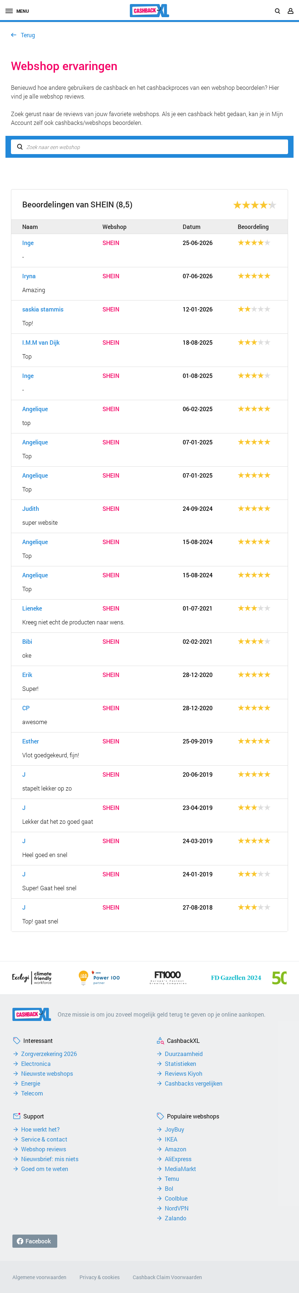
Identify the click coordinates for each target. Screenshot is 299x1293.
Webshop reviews (43, 1149)
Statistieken (180, 1063)
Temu (172, 1178)
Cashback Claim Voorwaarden (167, 1277)
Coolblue (176, 1198)
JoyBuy (174, 1129)
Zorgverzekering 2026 (49, 1054)
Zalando (175, 1218)
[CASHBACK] (149, 10)
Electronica (36, 1063)
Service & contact (44, 1139)
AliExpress (178, 1159)
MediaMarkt (180, 1169)
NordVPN (177, 1208)
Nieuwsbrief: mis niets (49, 1159)
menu (22, 11)
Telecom (32, 1093)
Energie (30, 1083)
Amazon (175, 1149)
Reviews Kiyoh (183, 1073)
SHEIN (110, 243)
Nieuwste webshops (47, 1073)
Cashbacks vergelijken (193, 1083)
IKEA (171, 1139)
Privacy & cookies (99, 1277)
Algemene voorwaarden (39, 1277)
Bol (169, 1188)
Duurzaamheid (184, 1054)
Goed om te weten (44, 1169)
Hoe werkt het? (40, 1129)
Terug (28, 35)
